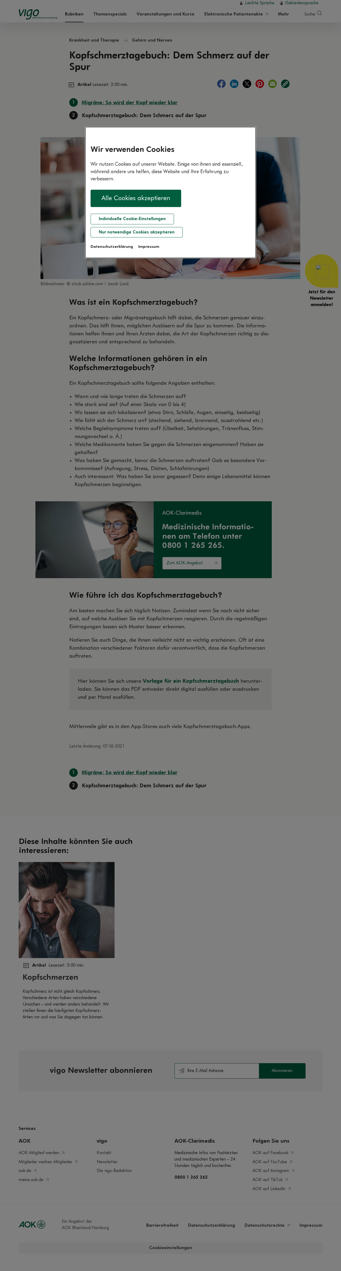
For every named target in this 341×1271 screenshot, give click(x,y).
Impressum (148, 247)
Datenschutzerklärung (112, 247)
